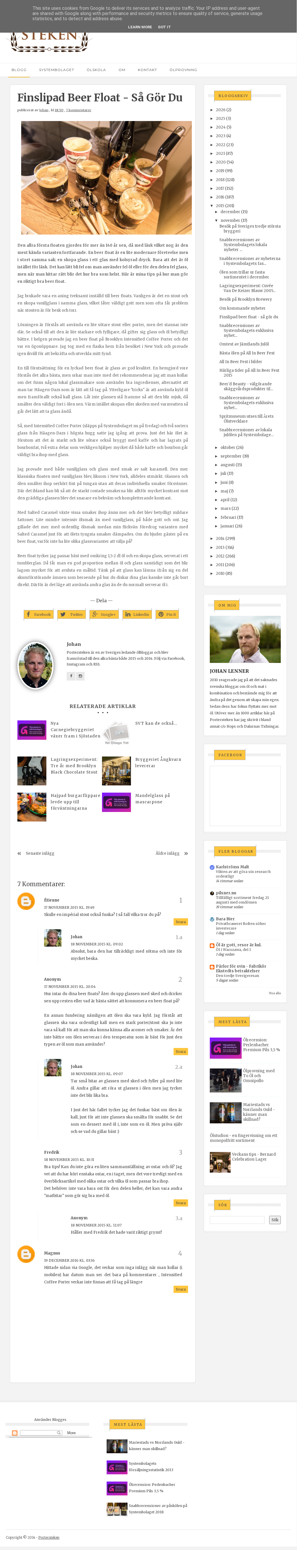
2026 (220, 109)
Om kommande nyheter (242, 308)
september (231, 456)
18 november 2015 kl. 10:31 (69, 1159)
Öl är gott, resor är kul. (239, 945)
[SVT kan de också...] (116, 734)
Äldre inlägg (168, 853)
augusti (228, 464)
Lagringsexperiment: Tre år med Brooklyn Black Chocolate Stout (74, 766)
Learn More (140, 27)
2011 (220, 564)
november (230, 220)
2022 (220, 144)
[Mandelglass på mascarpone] (116, 802)
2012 (220, 556)
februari (228, 517)
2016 (220, 197)
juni (224, 482)
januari (227, 526)
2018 (220, 179)
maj (224, 491)
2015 (220, 205)
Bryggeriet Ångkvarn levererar (158, 762)
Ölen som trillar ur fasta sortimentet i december (244, 275)
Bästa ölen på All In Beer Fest (247, 353)
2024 (221, 127)
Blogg (19, 70)
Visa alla (275, 993)
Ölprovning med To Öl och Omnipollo (259, 1075)
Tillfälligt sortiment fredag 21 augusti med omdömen (242, 899)
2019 (220, 170)
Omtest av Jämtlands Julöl (244, 344)
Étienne (51, 900)
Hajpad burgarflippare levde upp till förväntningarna (76, 802)
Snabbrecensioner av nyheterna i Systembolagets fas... (249, 261)
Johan (43, 110)
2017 (220, 188)
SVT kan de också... (156, 723)
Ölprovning (183, 70)
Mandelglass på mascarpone (152, 798)
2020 (221, 162)
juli (223, 473)
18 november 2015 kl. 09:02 (97, 944)
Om (122, 70)
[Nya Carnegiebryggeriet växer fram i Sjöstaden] (31, 730)
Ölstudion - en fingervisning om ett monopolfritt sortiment (243, 1138)
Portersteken (48, 1537)
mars (226, 508)
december (230, 211)
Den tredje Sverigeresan (237, 975)
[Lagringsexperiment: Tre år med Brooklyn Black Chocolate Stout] (31, 771)
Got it (164, 27)
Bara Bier (225, 919)
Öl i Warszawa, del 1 (233, 949)
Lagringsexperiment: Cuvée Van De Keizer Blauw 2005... (247, 288)
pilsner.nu (226, 893)
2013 (220, 547)
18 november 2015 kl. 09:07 (97, 1074)
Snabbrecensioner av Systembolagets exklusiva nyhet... (246, 330)
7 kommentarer (78, 110)
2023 (220, 135)
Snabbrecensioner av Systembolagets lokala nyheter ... (243, 244)
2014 (220, 538)
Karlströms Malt (232, 867)
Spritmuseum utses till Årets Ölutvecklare (246, 419)
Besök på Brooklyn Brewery (245, 299)
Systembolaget (56, 70)
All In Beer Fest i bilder (240, 361)
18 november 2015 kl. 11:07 (96, 1225)
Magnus (52, 1253)
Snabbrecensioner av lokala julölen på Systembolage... (246, 432)
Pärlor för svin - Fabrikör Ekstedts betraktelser (241, 968)
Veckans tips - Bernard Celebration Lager (254, 1157)
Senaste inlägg (40, 853)
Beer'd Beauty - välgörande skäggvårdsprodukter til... (246, 386)
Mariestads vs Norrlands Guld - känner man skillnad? (259, 1112)
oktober (228, 447)
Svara (181, 922)
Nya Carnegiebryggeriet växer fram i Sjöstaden (76, 730)
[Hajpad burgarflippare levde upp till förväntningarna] (31, 807)
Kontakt (147, 70)
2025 (220, 118)
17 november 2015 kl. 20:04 (70, 986)
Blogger (59, 1419)
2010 (220, 573)
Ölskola (96, 70)
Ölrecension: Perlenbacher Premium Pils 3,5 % (261, 1045)
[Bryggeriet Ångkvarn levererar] (116, 771)
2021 (220, 153)
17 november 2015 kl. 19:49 (69, 907)
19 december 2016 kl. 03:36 (69, 1260)
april (225, 499)
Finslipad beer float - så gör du (248, 317)
